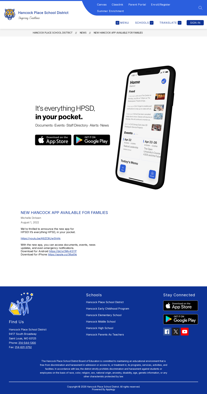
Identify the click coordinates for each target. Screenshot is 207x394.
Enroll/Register (160, 4)
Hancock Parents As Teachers (105, 334)
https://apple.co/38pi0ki (62, 254)
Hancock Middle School (100, 321)
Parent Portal (137, 4)
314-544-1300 (27, 342)
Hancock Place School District (53, 32)
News (83, 32)
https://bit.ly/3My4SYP (63, 251)
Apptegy (110, 389)
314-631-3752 (23, 347)
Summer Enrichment (110, 11)
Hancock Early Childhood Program (107, 308)
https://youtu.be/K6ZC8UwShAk (40, 238)
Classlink (117, 4)
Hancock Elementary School (103, 315)
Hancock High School (99, 328)
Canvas (102, 4)
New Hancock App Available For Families (118, 32)
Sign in (195, 22)
